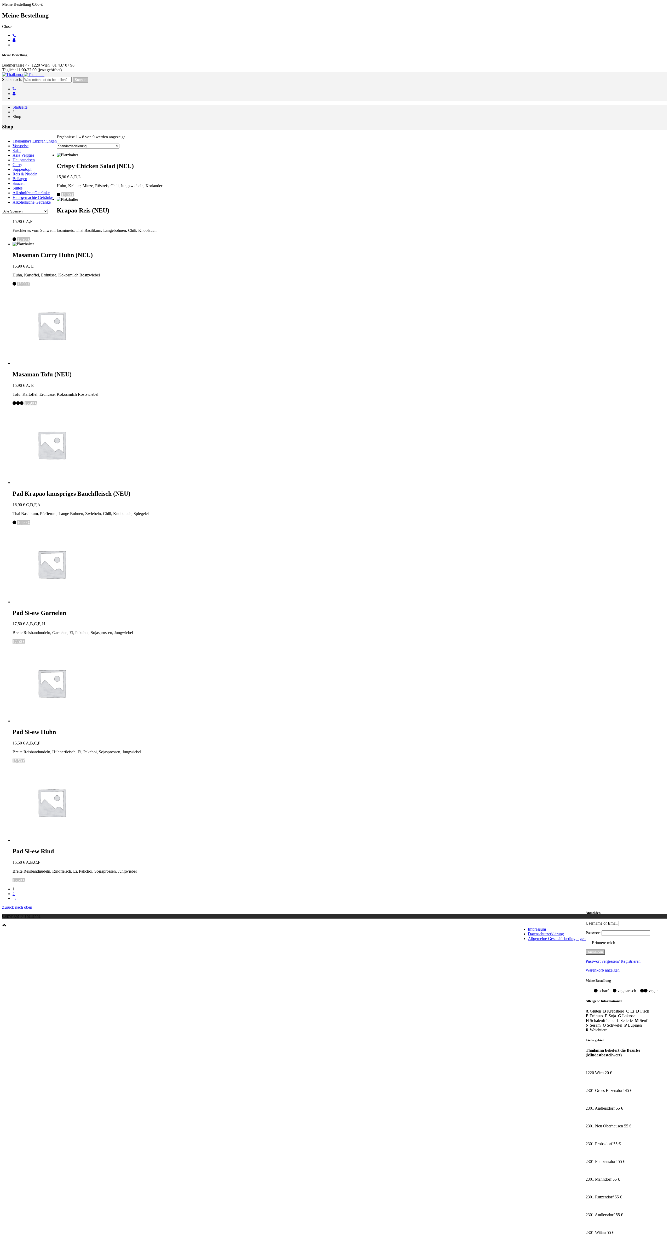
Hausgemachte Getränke (33, 197)
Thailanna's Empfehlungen (35, 141)
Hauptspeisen (24, 160)
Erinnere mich (603, 943)
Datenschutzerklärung (546, 934)
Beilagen (20, 178)
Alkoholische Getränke (32, 202)
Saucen (19, 183)
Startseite (20, 107)
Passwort (593, 933)
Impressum (537, 929)
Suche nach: (12, 79)
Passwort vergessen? (603, 961)
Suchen (80, 80)
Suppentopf (22, 169)
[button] (4, 925)
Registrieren (631, 961)
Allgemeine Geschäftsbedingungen (557, 938)
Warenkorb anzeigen (603, 970)
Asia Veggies (23, 155)
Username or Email (602, 923)
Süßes (17, 188)
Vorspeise (20, 146)
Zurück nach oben (17, 907)
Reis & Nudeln (25, 174)
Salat (17, 150)
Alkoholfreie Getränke (31, 193)
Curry (17, 164)
